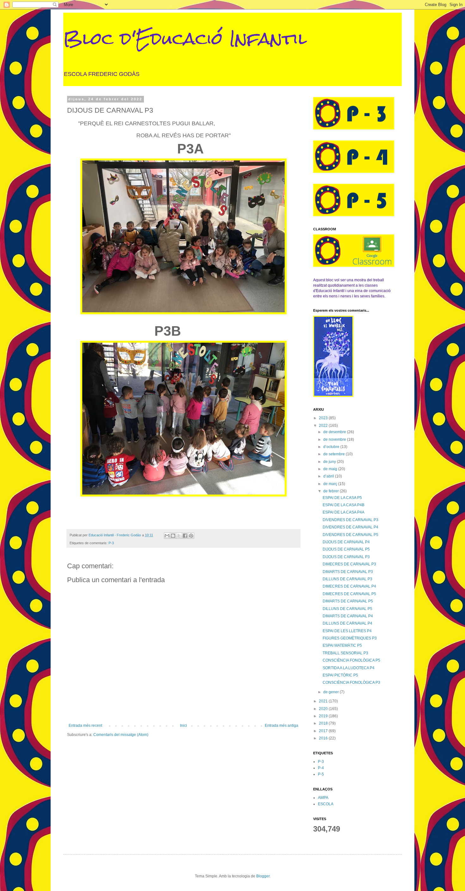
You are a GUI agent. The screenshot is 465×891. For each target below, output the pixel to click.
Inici (183, 725)
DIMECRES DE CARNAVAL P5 (349, 594)
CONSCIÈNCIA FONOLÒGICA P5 (351, 660)
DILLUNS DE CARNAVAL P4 (347, 623)
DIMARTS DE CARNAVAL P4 (348, 616)
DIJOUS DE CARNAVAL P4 (346, 542)
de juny (330, 461)
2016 (324, 738)
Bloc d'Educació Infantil (185, 38)
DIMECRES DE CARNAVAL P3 (349, 564)
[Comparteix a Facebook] (185, 536)
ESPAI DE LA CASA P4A (343, 512)
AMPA (323, 797)
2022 (324, 425)
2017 (324, 731)
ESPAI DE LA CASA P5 (342, 497)
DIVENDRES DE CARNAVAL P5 (350, 535)
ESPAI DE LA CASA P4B (343, 505)
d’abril (329, 476)
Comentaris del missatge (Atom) (120, 734)
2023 (324, 418)
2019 (324, 716)
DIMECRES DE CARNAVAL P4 (349, 586)
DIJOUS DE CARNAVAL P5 (346, 549)
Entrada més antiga (281, 725)
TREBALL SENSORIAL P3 (345, 653)
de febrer (331, 491)
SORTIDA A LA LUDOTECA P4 (349, 668)
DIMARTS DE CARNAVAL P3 (348, 572)
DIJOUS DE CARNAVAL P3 (346, 557)
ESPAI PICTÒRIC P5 (340, 675)
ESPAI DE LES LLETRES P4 (347, 631)
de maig (330, 469)
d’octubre (331, 447)
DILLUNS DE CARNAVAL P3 (347, 579)
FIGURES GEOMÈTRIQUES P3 (350, 638)
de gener (331, 692)
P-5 (321, 774)
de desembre (335, 432)
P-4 (321, 768)
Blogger (263, 876)
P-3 (111, 543)
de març (330, 484)
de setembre (334, 454)
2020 (324, 709)
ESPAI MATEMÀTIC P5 (342, 645)
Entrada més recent (85, 725)
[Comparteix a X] (179, 536)
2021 (324, 701)
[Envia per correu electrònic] (167, 536)
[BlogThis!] (173, 536)
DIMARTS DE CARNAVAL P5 (348, 601)
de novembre (335, 439)
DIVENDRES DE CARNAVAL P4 (350, 527)
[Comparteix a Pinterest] (191, 536)
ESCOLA (325, 804)
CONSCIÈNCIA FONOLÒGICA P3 (351, 682)
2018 (324, 723)
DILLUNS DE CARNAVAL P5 (347, 609)
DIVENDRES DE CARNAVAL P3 (350, 520)
